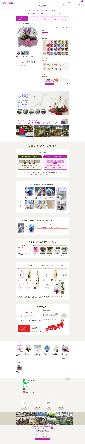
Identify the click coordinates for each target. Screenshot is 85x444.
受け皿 (43, 72)
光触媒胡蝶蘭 (48, 10)
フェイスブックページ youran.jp (29, 389)
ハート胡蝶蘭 (32, 13)
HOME (17, 23)
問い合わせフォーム (43, 438)
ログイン (63, 2)
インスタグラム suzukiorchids (29, 392)
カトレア (60, 13)
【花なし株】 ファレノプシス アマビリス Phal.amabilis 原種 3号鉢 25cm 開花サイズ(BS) (56, 354)
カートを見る (82, 2)
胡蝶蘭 (34, 10)
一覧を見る (67, 379)
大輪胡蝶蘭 (27, 13)
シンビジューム (55, 13)
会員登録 (69, 2)
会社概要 (16, 441)
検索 (79, 4)
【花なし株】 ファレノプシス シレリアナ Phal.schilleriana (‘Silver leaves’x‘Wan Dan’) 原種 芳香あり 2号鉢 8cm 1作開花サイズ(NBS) (19, 354)
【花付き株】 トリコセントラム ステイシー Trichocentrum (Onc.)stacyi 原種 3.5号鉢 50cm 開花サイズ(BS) (37, 354)
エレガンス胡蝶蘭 (40, 13)
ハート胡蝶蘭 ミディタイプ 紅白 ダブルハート (19, 371)
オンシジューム (47, 13)
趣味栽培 (53, 10)
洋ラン (38, 10)
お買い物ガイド (76, 2)
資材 (57, 10)
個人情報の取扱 (28, 441)
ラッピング (44, 35)
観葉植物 (42, 10)
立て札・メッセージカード (46, 57)
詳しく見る (24, 409)
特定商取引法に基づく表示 (22, 441)
